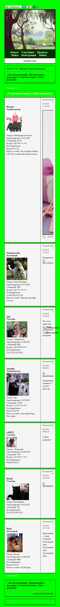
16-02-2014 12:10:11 (48, 249)
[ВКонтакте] (24, 7)
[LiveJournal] (37, 7)
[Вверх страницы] (52, 327)
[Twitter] (27, 7)
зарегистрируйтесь (37, 68)
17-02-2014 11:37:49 (48, 525)
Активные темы (29, 61)
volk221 (10, 432)
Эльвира (11, 368)
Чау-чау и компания (17, 74)
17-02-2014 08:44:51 (48, 365)
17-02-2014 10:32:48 (48, 475)
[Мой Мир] (34, 7)
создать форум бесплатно (43, 593)
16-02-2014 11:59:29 (48, 103)
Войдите (23, 68)
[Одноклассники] (30, 7)
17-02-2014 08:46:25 (48, 428)
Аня (8, 316)
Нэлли (9, 478)
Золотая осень (13, 253)
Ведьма (10, 106)
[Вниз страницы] (51, 332)
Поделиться (47, 100)
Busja (9, 528)
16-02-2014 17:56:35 (48, 313)
